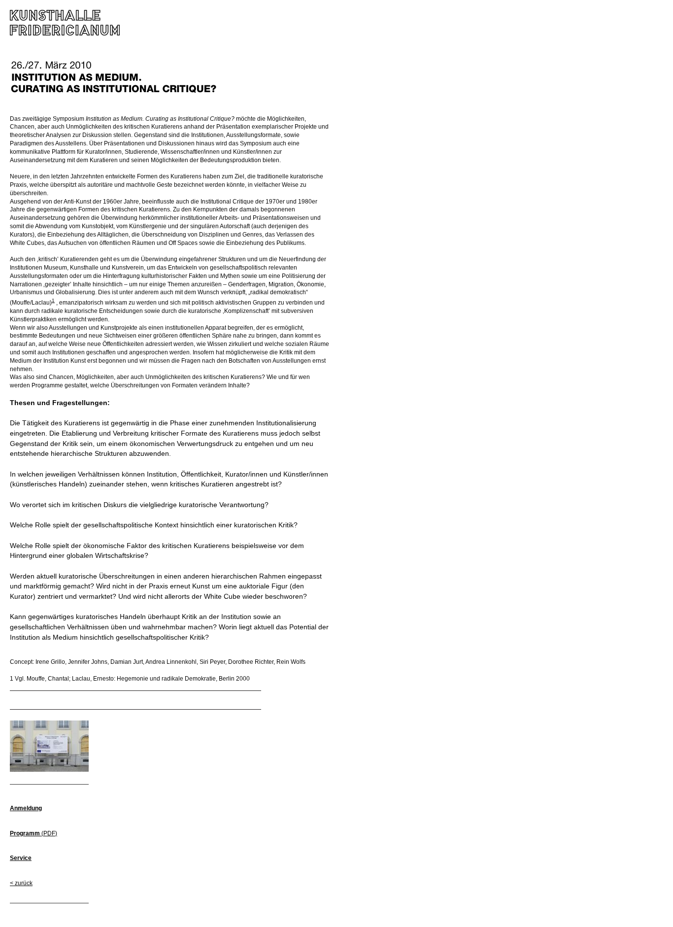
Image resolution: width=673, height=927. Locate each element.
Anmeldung (26, 808)
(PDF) (33, 833)
